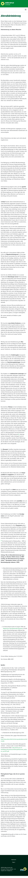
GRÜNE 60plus (9, 3)
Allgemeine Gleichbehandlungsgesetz (13, 628)
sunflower (11, 869)
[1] (18, 434)
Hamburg (7, 4)
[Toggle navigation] (25, 9)
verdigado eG (9, 870)
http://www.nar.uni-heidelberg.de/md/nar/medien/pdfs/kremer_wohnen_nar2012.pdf (14, 749)
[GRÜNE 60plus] (3, 3)
